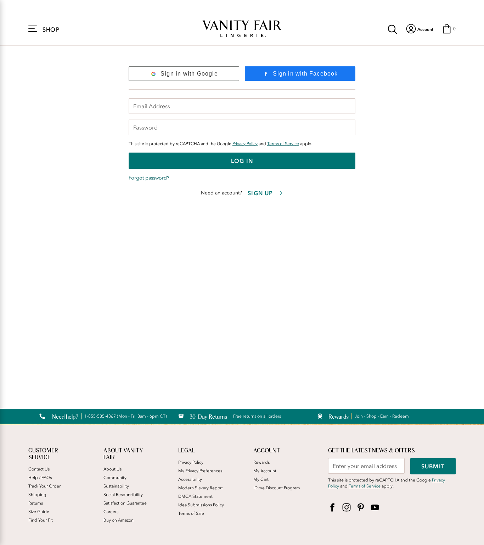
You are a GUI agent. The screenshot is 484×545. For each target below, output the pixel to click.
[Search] (393, 28)
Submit (433, 466)
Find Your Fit (40, 520)
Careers (110, 511)
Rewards (261, 462)
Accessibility (190, 479)
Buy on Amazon (118, 520)
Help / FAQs (40, 477)
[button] (449, 29)
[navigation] (419, 28)
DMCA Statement (195, 496)
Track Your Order (44, 486)
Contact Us (39, 469)
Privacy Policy (245, 143)
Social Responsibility (123, 494)
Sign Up (260, 193)
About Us (112, 469)
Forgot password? (149, 178)
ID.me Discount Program (276, 487)
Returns (35, 503)
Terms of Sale (191, 513)
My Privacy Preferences (200, 470)
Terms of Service (283, 143)
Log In (242, 160)
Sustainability (116, 486)
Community (114, 477)
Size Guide (38, 511)
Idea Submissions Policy (201, 504)
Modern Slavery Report (200, 487)
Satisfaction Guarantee (125, 503)
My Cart (261, 479)
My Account (264, 470)
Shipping (37, 494)
